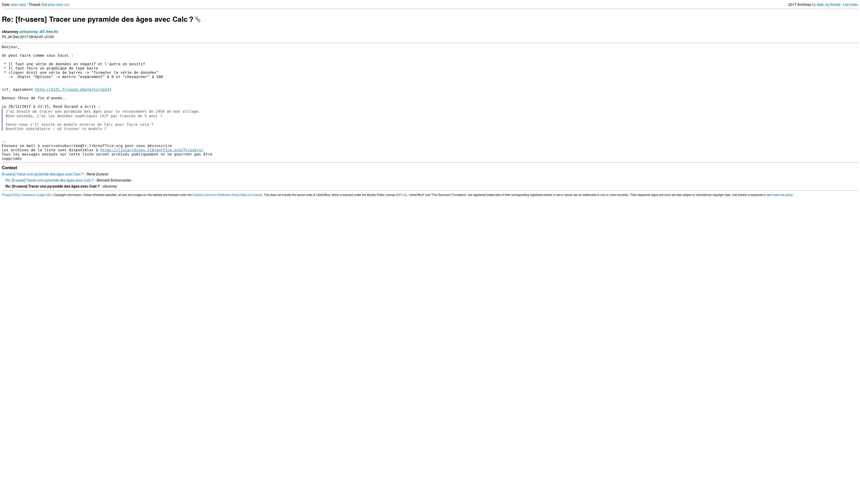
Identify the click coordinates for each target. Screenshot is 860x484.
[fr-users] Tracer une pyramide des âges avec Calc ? (43, 174)
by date (818, 4)
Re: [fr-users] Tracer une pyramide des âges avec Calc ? (98, 19)
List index (850, 4)
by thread (833, 4)
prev (14, 4)
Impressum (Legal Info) (37, 194)
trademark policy (782, 194)
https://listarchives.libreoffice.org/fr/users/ (151, 150)
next (22, 4)
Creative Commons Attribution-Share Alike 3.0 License (227, 194)
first (44, 4)
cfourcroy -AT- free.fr (38, 31)
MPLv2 (401, 194)
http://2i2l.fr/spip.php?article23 (72, 89)
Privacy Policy (10, 194)
